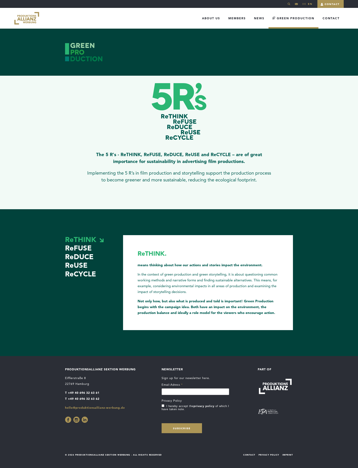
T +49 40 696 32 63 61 (82, 393)
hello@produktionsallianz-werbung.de (296, 6)
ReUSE (76, 265)
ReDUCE (79, 256)
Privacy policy (269, 454)
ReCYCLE (80, 273)
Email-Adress (172, 384)
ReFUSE (78, 247)
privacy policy (204, 406)
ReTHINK (80, 239)
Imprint (287, 454)
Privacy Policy (172, 400)
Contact (332, 4)
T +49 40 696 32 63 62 (82, 399)
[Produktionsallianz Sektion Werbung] (26, 18)
